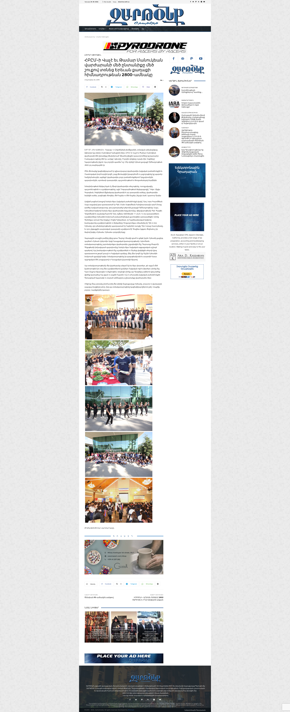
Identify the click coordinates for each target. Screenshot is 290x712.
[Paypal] (196, 1)
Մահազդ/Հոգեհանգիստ (189, 112)
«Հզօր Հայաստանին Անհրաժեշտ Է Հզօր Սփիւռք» (190, 105)
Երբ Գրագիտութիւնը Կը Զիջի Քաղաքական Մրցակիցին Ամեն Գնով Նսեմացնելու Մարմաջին (192, 153)
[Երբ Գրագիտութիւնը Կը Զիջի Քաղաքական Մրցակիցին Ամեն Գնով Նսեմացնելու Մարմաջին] (174, 151)
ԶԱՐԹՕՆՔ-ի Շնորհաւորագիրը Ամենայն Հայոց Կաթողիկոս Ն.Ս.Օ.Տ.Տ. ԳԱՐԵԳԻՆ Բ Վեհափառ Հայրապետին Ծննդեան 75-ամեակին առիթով (192, 136)
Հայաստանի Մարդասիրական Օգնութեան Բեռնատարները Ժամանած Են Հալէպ (150, 636)
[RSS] (198, 1)
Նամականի (185, 127)
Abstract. (131, 710)
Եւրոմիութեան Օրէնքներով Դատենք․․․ (192, 91)
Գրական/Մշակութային (97, 626)
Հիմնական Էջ (90, 37)
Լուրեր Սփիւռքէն (102, 37)
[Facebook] (190, 1)
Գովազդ (124, 536)
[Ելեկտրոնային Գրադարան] (187, 180)
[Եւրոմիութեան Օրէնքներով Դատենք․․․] (174, 90)
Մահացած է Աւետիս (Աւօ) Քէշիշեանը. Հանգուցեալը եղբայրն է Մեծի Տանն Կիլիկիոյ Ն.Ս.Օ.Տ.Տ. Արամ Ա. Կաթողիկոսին (193, 119)
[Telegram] (201, 1)
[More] (155, 87)
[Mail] (193, 1)
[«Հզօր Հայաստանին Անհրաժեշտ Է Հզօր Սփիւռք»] (174, 103)
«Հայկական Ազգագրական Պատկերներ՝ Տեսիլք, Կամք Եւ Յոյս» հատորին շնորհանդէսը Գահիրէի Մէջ (97, 635)
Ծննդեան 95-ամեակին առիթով (99, 597)
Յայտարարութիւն (187, 100)
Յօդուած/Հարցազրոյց (189, 87)
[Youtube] (204, 1)
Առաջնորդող (186, 147)
